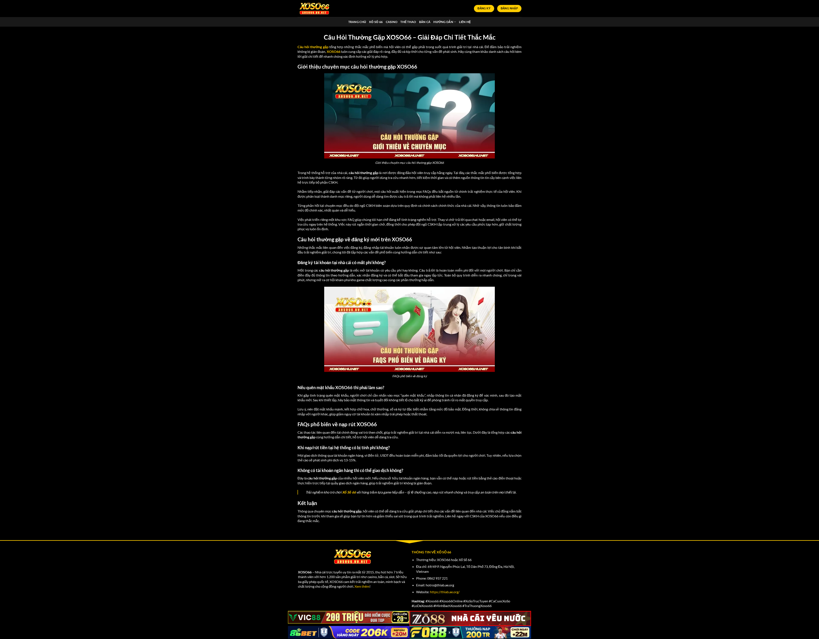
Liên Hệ (465, 22)
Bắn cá (425, 22)
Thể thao (408, 22)
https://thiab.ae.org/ (445, 592)
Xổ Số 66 (376, 22)
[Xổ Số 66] (315, 8)
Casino (392, 22)
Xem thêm (361, 586)
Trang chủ (357, 22)
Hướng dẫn (443, 22)
